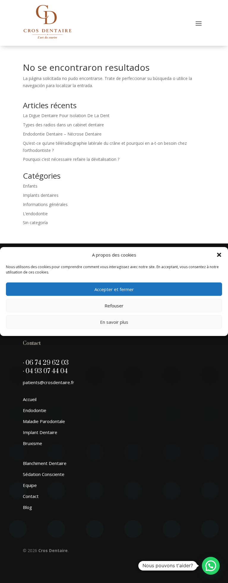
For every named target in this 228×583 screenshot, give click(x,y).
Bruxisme (32, 443)
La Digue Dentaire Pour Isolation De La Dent (66, 115)
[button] (219, 255)
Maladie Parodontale (44, 421)
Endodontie (34, 410)
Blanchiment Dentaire (44, 463)
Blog (27, 507)
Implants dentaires (40, 195)
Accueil (30, 399)
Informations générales (45, 204)
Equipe (30, 485)
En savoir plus (114, 322)
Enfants (30, 186)
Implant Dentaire (40, 432)
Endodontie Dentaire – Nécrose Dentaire (62, 134)
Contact (31, 496)
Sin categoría (35, 222)
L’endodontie (35, 213)
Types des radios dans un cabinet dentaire (63, 125)
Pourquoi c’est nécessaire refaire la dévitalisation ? (71, 159)
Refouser (114, 306)
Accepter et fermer (114, 289)
